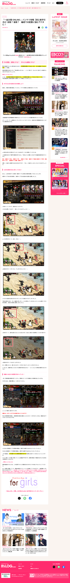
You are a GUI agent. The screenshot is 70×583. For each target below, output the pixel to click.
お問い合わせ (13, 574)
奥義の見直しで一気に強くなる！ (21, 471)
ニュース (27, 3)
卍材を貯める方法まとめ (12, 473)
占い (53, 3)
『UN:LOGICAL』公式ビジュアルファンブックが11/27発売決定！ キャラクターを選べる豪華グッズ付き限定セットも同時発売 (36, 529)
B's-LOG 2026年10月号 (60, 41)
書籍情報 (43, 3)
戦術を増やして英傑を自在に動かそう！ (26, 473)
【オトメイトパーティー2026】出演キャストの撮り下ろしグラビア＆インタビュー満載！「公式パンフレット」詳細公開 (13, 550)
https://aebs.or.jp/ (49, 576)
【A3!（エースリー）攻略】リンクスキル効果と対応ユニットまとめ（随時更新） (61, 79)
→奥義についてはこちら (7, 462)
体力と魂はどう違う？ (9, 471)
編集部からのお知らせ (34, 568)
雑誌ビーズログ (35, 3)
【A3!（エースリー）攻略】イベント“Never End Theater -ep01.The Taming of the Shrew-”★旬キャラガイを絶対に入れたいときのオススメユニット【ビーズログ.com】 (36, 551)
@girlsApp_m (27, 57)
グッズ (48, 3)
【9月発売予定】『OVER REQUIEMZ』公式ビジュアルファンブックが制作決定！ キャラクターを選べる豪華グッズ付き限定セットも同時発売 (61, 152)
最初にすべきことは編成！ (32, 470)
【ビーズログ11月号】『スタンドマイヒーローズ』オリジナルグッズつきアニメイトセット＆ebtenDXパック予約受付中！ (13, 529)
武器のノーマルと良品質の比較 (35, 471)
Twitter (17, 55)
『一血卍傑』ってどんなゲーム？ (19, 470)
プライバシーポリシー (22, 574)
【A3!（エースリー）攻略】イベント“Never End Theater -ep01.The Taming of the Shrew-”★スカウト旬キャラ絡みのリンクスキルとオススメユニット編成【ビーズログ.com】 (61, 132)
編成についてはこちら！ (7, 74)
